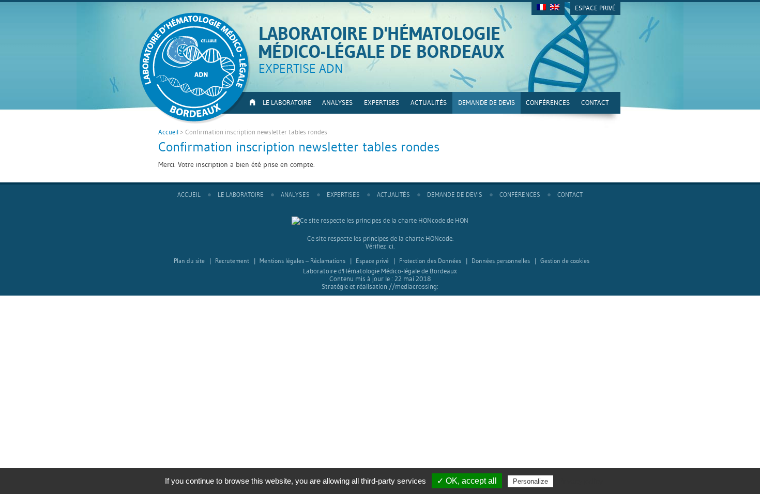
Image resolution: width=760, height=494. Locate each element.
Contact (595, 102)
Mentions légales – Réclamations (302, 261)
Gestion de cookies (564, 261)
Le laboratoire (287, 102)
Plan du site (189, 261)
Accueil (251, 103)
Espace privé (595, 8)
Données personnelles (501, 261)
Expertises (381, 102)
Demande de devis (486, 102)
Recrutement (232, 261)
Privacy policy (580, 481)
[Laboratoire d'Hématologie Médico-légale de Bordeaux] (195, 69)
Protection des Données (430, 261)
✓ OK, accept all (467, 480)
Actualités (429, 102)
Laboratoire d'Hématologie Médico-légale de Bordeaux (381, 42)
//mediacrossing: (413, 286)
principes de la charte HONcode (407, 238)
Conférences (548, 102)
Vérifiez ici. (380, 246)
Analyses (337, 102)
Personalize (530, 481)
